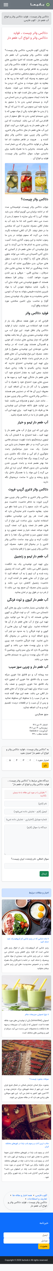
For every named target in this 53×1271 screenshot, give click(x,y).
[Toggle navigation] (6, 5)
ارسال (44, 874)
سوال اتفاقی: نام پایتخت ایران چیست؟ (30, 859)
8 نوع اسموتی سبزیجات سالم (37, 1014)
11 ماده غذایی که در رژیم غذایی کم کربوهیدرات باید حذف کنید (28, 940)
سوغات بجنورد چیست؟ (39, 1079)
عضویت (44, 1246)
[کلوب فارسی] (40, 4)
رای (45, 765)
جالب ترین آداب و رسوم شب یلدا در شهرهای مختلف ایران (27, 1145)
